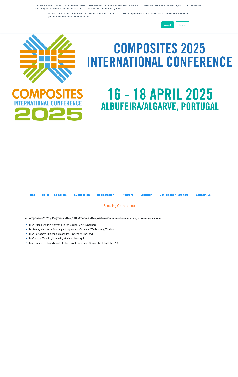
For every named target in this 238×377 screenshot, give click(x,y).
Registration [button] (105, 195)
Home (31, 195)
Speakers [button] (60, 195)
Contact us (203, 195)
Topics (44, 195)
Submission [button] (82, 195)
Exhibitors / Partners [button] (174, 195)
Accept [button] (167, 24)
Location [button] (146, 195)
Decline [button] (182, 24)
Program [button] (127, 195)
